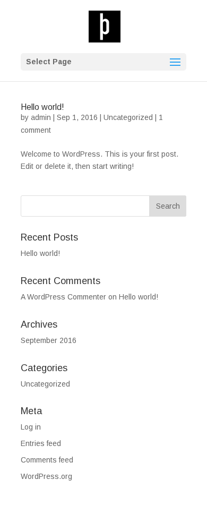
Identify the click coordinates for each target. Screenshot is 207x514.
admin (41, 117)
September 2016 (48, 340)
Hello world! (42, 107)
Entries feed (41, 443)
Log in (31, 427)
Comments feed (47, 460)
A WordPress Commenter (63, 297)
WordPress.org (46, 476)
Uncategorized (128, 117)
